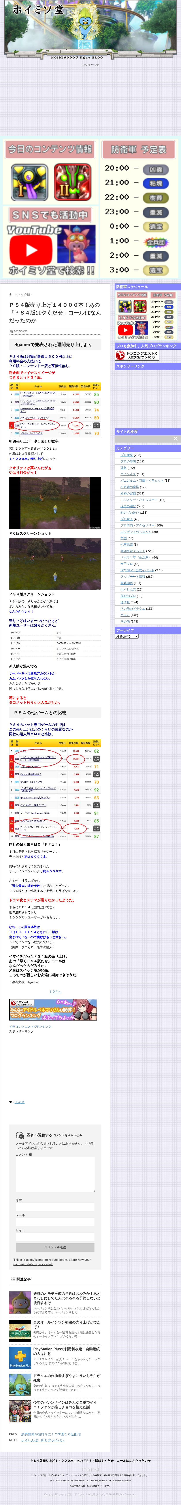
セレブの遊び (130, 512)
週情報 (125, 602)
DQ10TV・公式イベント (137, 570)
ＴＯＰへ (55, 991)
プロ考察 (127, 455)
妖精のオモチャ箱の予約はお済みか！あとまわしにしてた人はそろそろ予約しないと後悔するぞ (66, 1298)
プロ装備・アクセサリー (138, 525)
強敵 (124, 467)
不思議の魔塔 (130, 487)
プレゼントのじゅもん (136, 532)
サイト (20, 1230)
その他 (20, 1102)
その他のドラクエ (133, 608)
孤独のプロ (128, 596)
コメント (24, 1154)
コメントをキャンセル (67, 1135)
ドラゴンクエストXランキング (30, 1026)
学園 (124, 538)
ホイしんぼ (128, 589)
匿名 (30, 1135)
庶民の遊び (128, 506)
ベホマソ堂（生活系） (136, 557)
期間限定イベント (133, 551)
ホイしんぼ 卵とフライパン (42, 1440)
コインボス (128, 474)
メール (20, 1215)
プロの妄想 (128, 461)
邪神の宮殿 (128, 493)
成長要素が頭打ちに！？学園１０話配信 (51, 1434)
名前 (19, 1200)
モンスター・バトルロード (139, 500)
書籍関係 (127, 583)
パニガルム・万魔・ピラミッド (142, 480)
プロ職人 (127, 519)
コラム (125, 615)
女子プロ (127, 564)
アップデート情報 (133, 576)
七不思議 (127, 544)
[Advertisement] (90, 97)
